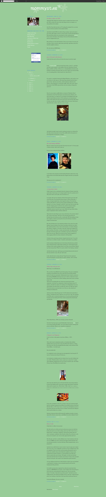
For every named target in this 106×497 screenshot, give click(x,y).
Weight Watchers (30, 45)
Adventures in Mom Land (32, 38)
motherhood (34, 58)
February (32, 78)
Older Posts (76, 486)
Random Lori (30, 41)
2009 (30, 85)
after (74, 323)
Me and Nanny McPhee (53, 143)
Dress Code (50, 424)
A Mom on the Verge (31, 33)
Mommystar (34, 55)
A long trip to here (52, 189)
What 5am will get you (53, 266)
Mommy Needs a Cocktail (32, 43)
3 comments (63, 481)
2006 (30, 91)
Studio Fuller (30, 40)
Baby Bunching (30, 36)
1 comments (63, 50)
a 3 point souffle (52, 65)
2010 (30, 83)
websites (76, 35)
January (32, 80)
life (39, 58)
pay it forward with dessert (54, 57)
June (31, 74)
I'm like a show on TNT (53, 18)
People (28, 47)
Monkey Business (31, 34)
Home (60, 486)
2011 (30, 72)
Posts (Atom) (55, 489)
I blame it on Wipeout (53, 335)
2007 (30, 89)
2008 (30, 87)
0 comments (63, 182)
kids (37, 58)
